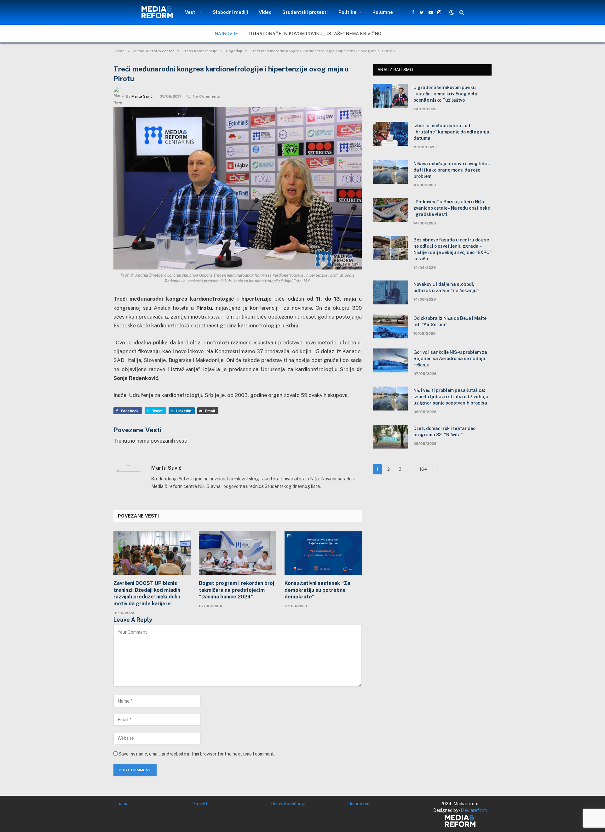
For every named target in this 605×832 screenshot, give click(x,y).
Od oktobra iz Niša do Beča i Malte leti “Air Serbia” (450, 321)
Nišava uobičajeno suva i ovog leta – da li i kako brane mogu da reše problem (451, 170)
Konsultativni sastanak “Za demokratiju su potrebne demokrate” (317, 590)
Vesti (191, 12)
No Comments (206, 96)
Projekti (200, 803)
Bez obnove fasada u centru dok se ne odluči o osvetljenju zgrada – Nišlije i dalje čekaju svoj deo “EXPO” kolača (452, 249)
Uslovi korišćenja (288, 803)
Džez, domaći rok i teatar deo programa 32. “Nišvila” (444, 431)
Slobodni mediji (230, 12)
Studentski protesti (305, 12)
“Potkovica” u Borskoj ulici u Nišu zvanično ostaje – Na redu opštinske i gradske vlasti (451, 208)
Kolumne (382, 12)
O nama (121, 803)
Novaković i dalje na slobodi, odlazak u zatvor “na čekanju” (446, 287)
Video (265, 12)
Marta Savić (142, 96)
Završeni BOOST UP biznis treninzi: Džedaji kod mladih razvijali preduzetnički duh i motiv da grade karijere (146, 593)
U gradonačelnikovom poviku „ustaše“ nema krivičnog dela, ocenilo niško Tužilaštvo (320, 33)
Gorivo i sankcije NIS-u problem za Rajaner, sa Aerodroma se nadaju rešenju (450, 358)
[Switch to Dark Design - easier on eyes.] (451, 12)
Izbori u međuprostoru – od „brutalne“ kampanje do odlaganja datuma (451, 132)
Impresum (359, 803)
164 (423, 469)
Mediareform (474, 810)
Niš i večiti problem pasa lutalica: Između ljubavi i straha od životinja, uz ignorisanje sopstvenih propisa (451, 396)
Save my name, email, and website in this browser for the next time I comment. (196, 753)
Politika (347, 12)
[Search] (461, 12)
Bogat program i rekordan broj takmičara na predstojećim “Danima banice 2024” (236, 590)
